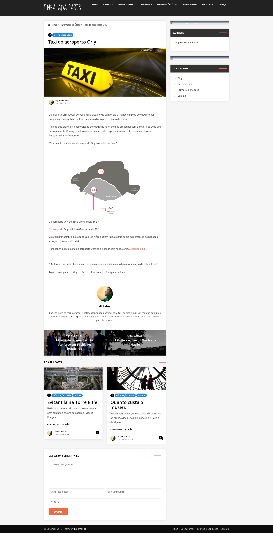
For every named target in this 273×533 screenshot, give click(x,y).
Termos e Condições (188, 89)
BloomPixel (80, 528)
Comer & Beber (125, 4)
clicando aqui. (137, 248)
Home (95, 4)
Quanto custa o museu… (126, 404)
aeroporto (58, 229)
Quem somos (185, 83)
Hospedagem (190, 4)
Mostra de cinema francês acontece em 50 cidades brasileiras (74, 344)
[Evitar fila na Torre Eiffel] (73, 378)
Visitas (107, 4)
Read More (53, 424)
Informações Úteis (167, 4)
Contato (182, 95)
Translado (96, 272)
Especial (206, 4)
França (222, 4)
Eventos (145, 4)
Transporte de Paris (115, 272)
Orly (75, 272)
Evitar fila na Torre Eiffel (73, 402)
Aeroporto (63, 272)
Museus (141, 395)
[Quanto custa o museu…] (136, 378)
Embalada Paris (62, 8)
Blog (180, 78)
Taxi (84, 272)
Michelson (64, 100)
